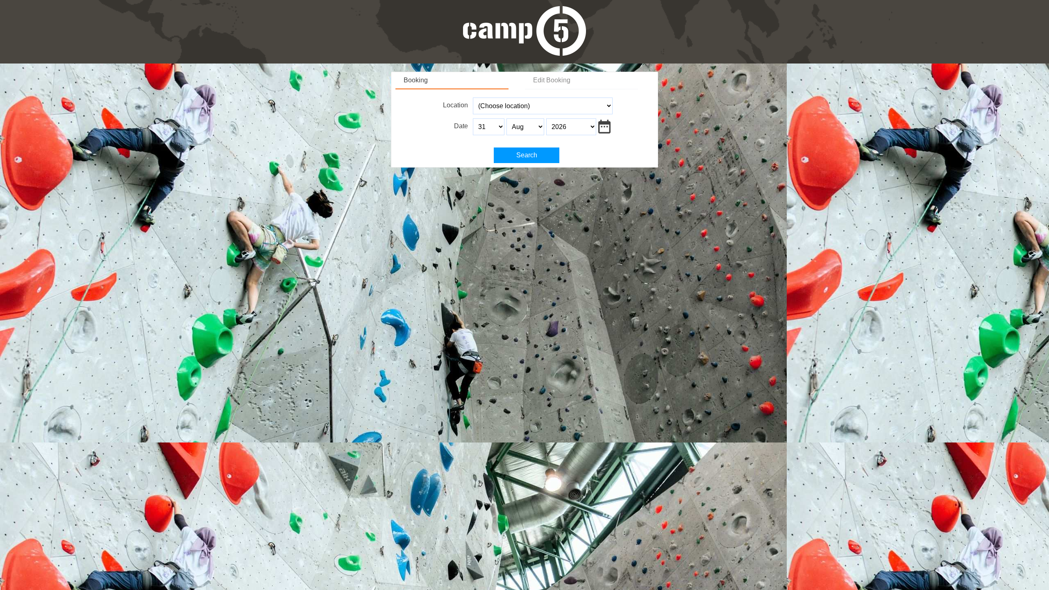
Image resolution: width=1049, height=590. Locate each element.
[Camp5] (524, 53)
